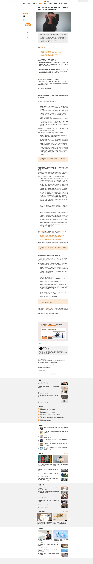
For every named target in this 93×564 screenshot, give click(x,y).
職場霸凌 (42, 231)
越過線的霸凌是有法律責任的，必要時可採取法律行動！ (51, 54)
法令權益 (50, 3)
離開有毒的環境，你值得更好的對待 (47, 55)
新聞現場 (55, 3)
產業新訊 (24, 3)
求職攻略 (29, 3)
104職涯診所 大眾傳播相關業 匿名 (44, 74)
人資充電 (45, 3)
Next (69, 519)
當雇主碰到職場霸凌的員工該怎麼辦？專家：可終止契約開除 (50, 239)
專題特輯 (40, 3)
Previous (36, 519)
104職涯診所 (46, 308)
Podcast (60, 3)
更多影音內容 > (65, 511)
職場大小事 (35, 3)
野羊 (48, 267)
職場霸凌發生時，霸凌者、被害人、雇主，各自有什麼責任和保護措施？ (52, 235)
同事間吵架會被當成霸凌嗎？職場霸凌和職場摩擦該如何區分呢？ (51, 236)
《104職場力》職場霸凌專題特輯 (48, 325)
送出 (53, 374)
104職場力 (42, 47)
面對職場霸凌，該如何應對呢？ (46, 51)
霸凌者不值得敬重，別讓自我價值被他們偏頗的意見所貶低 (51, 52)
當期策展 (65, 3)
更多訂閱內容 (66, 453)
